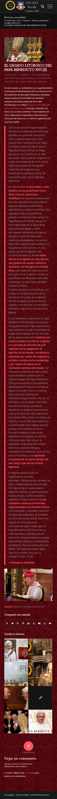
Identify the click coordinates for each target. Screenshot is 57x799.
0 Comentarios (24, 75)
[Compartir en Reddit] (44, 623)
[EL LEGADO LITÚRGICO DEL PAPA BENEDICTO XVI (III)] (40, 721)
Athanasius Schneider (22, 607)
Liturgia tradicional (12, 23)
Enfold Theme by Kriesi (39, 795)
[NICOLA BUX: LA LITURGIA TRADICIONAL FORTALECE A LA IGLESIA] (16, 698)
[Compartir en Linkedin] (28, 623)
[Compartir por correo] (50, 623)
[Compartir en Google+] (18, 623)
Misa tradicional (21, 78)
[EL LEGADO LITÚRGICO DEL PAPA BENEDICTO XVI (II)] (24, 49)
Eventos (26, 21)
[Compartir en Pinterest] (23, 623)
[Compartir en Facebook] (7, 623)
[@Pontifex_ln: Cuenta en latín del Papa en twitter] (40, 698)
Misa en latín (9, 78)
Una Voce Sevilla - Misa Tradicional (32, 82)
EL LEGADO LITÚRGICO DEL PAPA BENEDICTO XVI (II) (28, 67)
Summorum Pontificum (37, 78)
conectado (29, 773)
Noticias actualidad (15, 17)
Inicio (19, 21)
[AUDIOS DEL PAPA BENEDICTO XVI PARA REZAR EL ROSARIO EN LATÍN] (16, 650)
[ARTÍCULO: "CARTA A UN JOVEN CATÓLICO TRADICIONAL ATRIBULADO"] (16, 674)
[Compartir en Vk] (39, 623)
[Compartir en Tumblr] (34, 623)
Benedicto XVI (38, 607)
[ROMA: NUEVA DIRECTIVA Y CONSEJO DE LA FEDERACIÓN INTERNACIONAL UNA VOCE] (40, 650)
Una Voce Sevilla (22, 795)
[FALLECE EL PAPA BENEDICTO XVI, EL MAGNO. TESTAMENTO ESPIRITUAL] (16, 721)
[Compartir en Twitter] (12, 623)
